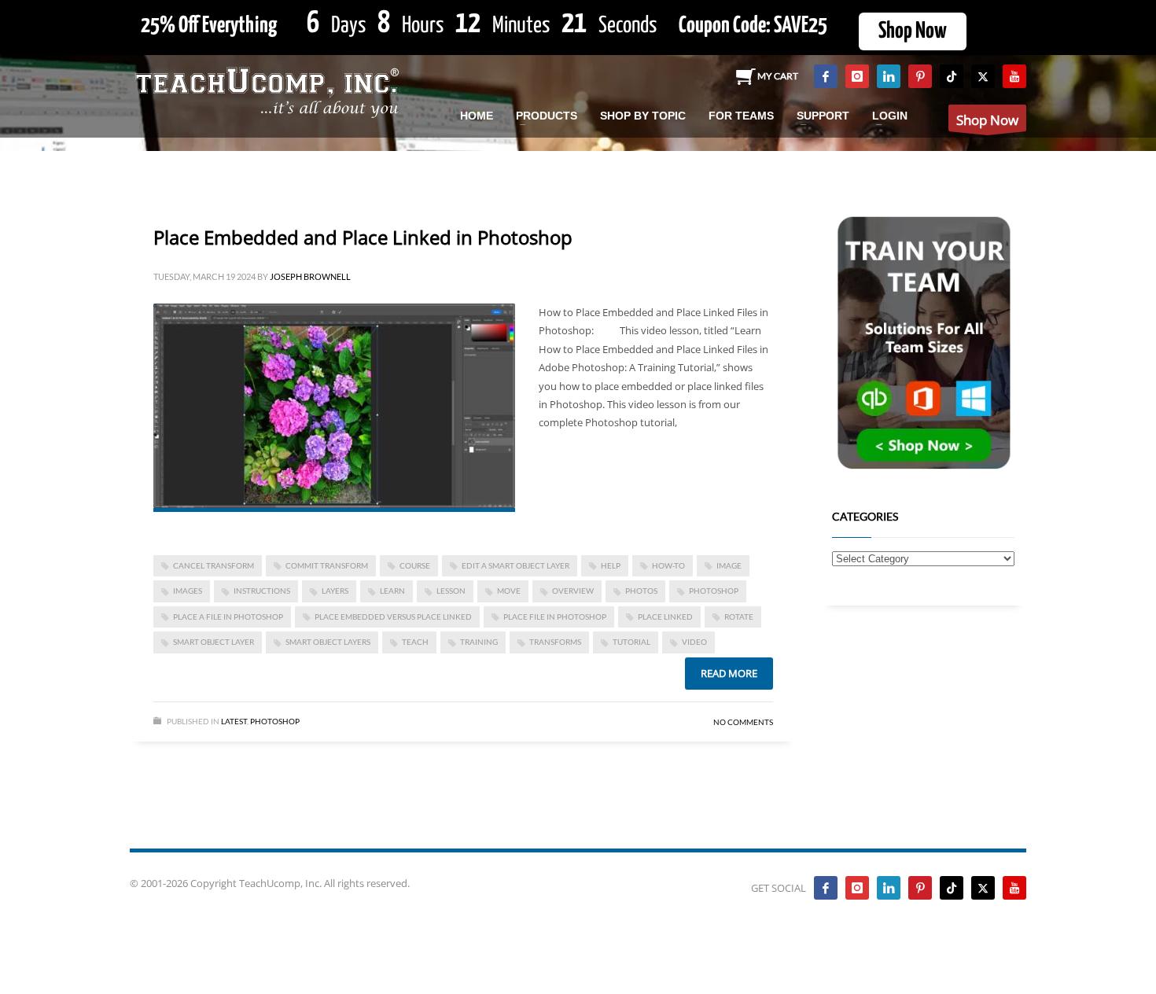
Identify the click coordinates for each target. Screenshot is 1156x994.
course (414, 565)
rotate (738, 616)
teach (415, 641)
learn (392, 590)
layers (335, 590)
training (479, 641)
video (694, 641)
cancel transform (213, 565)
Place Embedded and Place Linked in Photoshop (362, 237)
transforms (555, 641)
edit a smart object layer (515, 565)
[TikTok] (951, 76)
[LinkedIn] (888, 76)
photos (641, 590)
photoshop (713, 590)
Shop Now (912, 31)
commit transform (326, 565)
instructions (262, 590)
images (187, 590)
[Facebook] (826, 76)
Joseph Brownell (310, 276)
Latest (234, 721)
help (610, 565)
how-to (668, 565)
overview (573, 590)
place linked (665, 616)
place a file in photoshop (228, 616)
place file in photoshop (554, 616)
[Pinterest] (920, 76)
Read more (729, 673)
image (729, 565)
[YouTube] (1014, 76)
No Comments (743, 722)
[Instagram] (857, 76)
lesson (451, 590)
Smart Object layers (327, 641)
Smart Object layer (213, 641)
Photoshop (275, 721)
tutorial (631, 641)
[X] (983, 76)
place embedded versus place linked (393, 616)
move (509, 590)
